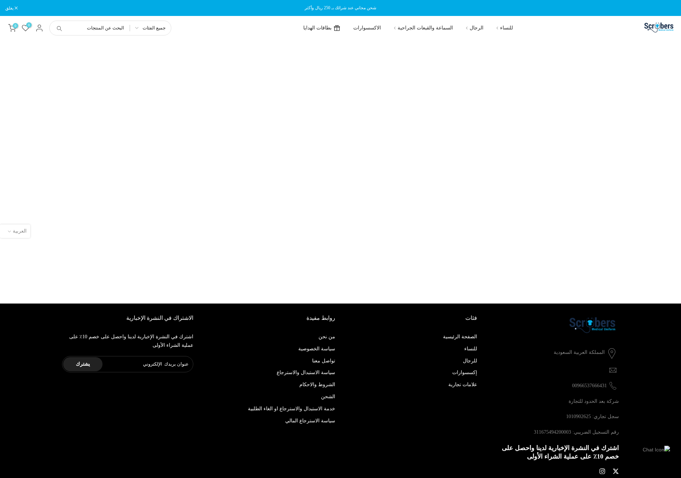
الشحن (328, 396)
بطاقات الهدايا (317, 27)
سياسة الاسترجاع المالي (310, 420)
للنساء (506, 27)
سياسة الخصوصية (316, 348)
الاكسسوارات (367, 27)
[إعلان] (340, 7)
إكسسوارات (464, 372)
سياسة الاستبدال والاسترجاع (306, 372)
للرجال (470, 360)
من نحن (327, 336)
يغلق (667, 8)
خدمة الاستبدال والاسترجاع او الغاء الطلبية (291, 408)
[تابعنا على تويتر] (616, 471)
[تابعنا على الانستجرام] (602, 471)
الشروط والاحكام (317, 384)
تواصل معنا (323, 360)
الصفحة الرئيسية (460, 336)
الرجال (476, 27)
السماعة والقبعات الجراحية (425, 27)
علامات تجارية (462, 384)
